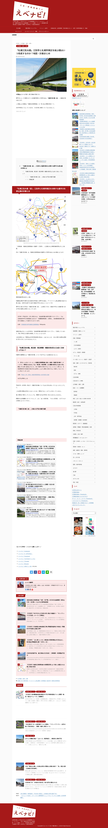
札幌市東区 (25, 680)
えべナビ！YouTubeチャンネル (26, 559)
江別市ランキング (76, 98)
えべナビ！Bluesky (23, 564)
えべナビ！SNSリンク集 (25, 566)
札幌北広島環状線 (55, 680)
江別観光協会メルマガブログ (80, 496)
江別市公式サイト (77, 490)
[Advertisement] (29, 124)
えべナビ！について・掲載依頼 (31, 32)
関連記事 (30, 179)
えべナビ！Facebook (24, 556)
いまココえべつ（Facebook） (80, 500)
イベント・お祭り (44, 28)
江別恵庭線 (43, 680)
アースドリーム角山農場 (34, 680)
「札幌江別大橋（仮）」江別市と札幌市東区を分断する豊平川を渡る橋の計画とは (42, 167)
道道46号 (48, 680)
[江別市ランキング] (80, 96)
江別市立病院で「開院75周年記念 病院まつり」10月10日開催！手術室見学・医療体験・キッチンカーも (88, 311)
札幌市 (19, 680)
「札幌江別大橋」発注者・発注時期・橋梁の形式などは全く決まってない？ (42, 172)
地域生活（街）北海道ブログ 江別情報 (83, 503)
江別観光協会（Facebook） (79, 494)
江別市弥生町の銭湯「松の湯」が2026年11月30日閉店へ (88, 253)
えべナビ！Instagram (24, 551)
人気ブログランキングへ (78, 505)
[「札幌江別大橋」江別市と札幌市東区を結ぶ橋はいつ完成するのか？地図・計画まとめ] (43, 572)
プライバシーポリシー (44, 31)
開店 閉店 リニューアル (31, 28)
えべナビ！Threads (23, 561)
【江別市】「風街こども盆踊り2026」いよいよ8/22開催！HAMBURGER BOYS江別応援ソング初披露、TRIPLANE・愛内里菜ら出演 (84, 167)
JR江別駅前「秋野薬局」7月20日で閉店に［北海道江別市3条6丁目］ (38, 793)
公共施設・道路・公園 (23, 678)
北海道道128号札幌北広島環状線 (30, 324)
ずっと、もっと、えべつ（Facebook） (82, 498)
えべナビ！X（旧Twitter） (25, 553)
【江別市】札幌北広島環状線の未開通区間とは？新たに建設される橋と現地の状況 (87, 175)
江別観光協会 (75, 492)
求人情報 (18, 28)
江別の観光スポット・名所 (69, 28)
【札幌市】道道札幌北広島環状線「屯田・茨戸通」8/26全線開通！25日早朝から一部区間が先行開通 (88, 291)
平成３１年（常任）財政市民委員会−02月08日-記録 (35, 374)
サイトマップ (18, 31)
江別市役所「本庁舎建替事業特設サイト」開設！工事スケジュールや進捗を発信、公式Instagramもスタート (88, 197)
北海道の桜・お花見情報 (56, 28)
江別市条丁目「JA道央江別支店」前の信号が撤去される (41, 782)
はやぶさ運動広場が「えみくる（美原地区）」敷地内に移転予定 (43, 738)
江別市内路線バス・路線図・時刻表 (81, 29)
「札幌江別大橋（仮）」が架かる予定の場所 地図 (41, 177)
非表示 (44, 161)
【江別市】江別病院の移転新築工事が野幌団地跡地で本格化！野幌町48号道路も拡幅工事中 (87, 152)
